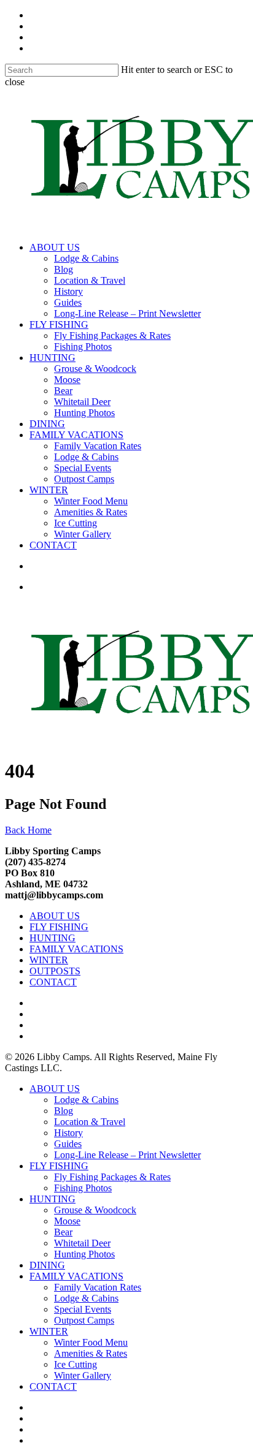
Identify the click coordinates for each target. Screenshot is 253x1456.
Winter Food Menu (91, 501)
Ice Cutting (75, 523)
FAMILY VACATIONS (76, 435)
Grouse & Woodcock (95, 368)
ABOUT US (54, 247)
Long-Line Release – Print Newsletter (127, 313)
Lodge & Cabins (86, 258)
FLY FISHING (58, 324)
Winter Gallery (82, 534)
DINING (47, 424)
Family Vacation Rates (97, 446)
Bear (63, 390)
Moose (67, 379)
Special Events (82, 468)
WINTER (48, 490)
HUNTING (52, 357)
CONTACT (53, 545)
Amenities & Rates (90, 512)
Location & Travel (89, 280)
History (68, 291)
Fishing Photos (83, 346)
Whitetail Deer (82, 401)
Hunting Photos (84, 413)
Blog (63, 269)
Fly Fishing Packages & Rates (112, 335)
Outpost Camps (84, 479)
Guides (68, 302)
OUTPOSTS (54, 971)
